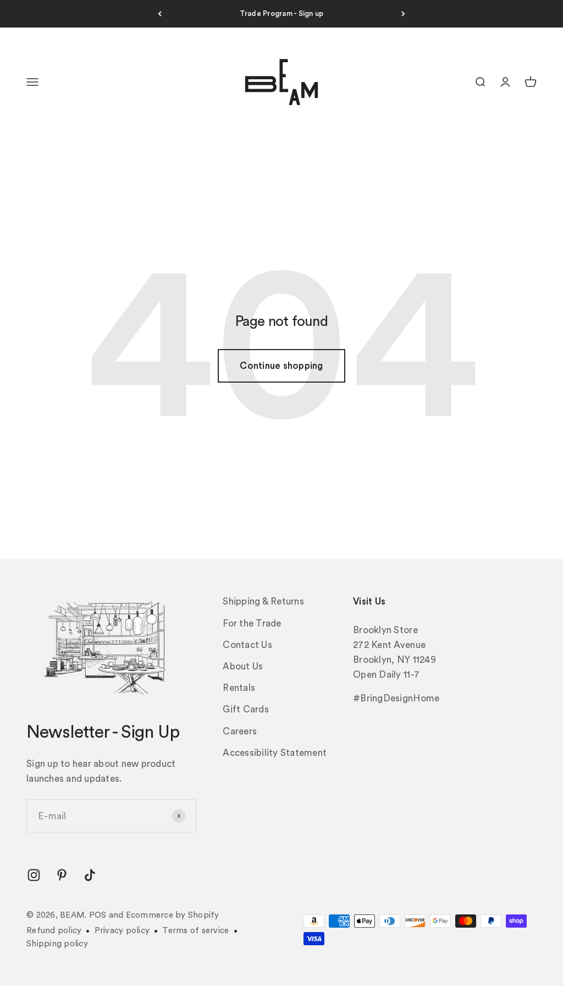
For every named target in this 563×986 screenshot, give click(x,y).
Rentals (239, 688)
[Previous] (160, 14)
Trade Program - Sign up (282, 13)
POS (98, 915)
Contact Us (247, 645)
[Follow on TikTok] (89, 875)
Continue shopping (281, 366)
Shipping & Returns (263, 601)
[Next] (403, 14)
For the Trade (252, 623)
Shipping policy (57, 944)
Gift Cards (246, 709)
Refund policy (53, 931)
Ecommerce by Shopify (172, 915)
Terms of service (195, 931)
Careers (240, 731)
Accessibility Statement (275, 753)
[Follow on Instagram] (33, 875)
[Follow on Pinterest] (61, 875)
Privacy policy (122, 931)
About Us (243, 666)
